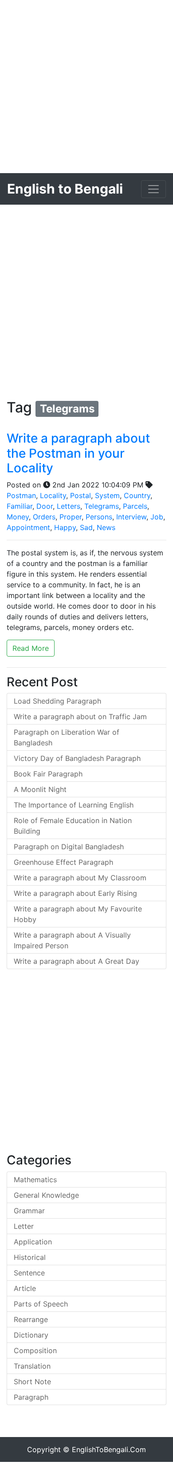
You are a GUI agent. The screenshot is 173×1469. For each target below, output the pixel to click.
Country (137, 495)
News (106, 527)
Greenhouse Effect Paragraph (63, 862)
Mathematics (35, 1179)
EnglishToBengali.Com (109, 1449)
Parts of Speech (41, 1303)
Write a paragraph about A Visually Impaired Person (72, 940)
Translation (32, 1366)
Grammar (29, 1210)
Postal (80, 495)
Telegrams (101, 506)
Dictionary (31, 1334)
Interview (131, 516)
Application (33, 1241)
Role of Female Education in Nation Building (73, 825)
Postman (21, 495)
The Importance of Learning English (74, 804)
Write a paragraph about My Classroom (80, 877)
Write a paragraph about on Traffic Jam (80, 716)
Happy (65, 527)
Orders (44, 516)
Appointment (28, 527)
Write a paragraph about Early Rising (75, 893)
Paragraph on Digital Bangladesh (69, 846)
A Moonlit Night (40, 789)
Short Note (32, 1381)
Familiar (19, 506)
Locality (53, 495)
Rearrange (31, 1319)
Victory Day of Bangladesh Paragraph (77, 758)
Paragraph (31, 1397)
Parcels (135, 506)
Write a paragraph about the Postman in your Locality (78, 453)
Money (18, 516)
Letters (68, 506)
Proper (70, 516)
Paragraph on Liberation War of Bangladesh (66, 737)
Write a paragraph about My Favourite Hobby (78, 914)
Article (25, 1288)
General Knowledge (46, 1195)
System (107, 495)
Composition (35, 1350)
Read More (30, 648)
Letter (24, 1226)
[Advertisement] (86, 86)
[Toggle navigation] (153, 189)
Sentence (29, 1272)
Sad (86, 527)
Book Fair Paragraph (48, 773)
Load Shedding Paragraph (57, 701)
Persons (99, 516)
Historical (30, 1257)
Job (156, 516)
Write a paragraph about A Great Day (76, 961)
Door (44, 506)
